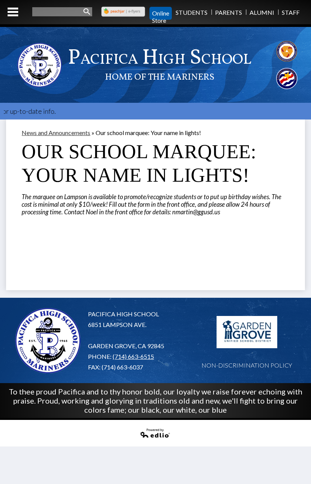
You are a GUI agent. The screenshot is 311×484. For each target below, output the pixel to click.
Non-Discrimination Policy (246, 365)
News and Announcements (56, 132)
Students (191, 12)
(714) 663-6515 (133, 356)
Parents (228, 12)
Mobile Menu (13, 12)
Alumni (262, 12)
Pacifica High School (159, 64)
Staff (291, 12)
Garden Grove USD (247, 332)
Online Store (160, 13)
